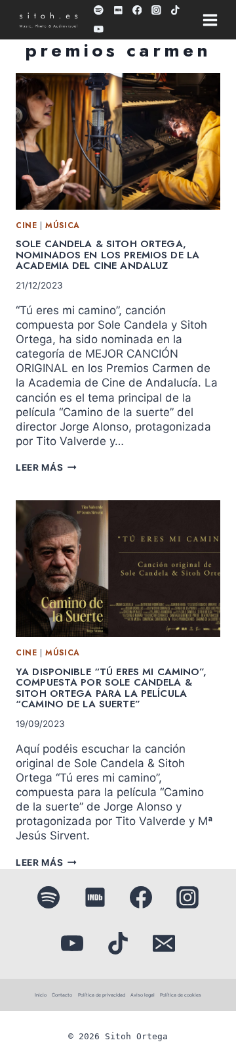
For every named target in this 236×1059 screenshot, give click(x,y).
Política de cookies (180, 995)
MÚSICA (62, 225)
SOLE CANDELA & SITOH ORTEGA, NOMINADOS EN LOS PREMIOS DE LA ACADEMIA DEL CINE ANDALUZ (107, 255)
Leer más (46, 467)
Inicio (41, 995)
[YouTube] (98, 29)
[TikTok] (175, 10)
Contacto (62, 995)
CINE (26, 225)
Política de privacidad (101, 995)
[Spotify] (98, 10)
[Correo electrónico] (164, 943)
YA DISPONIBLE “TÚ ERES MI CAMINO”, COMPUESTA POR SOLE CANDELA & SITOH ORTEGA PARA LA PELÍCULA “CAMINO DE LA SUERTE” (111, 688)
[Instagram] (156, 10)
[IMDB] (117, 10)
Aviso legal (142, 995)
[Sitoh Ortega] (48, 22)
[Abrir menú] (209, 20)
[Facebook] (136, 10)
